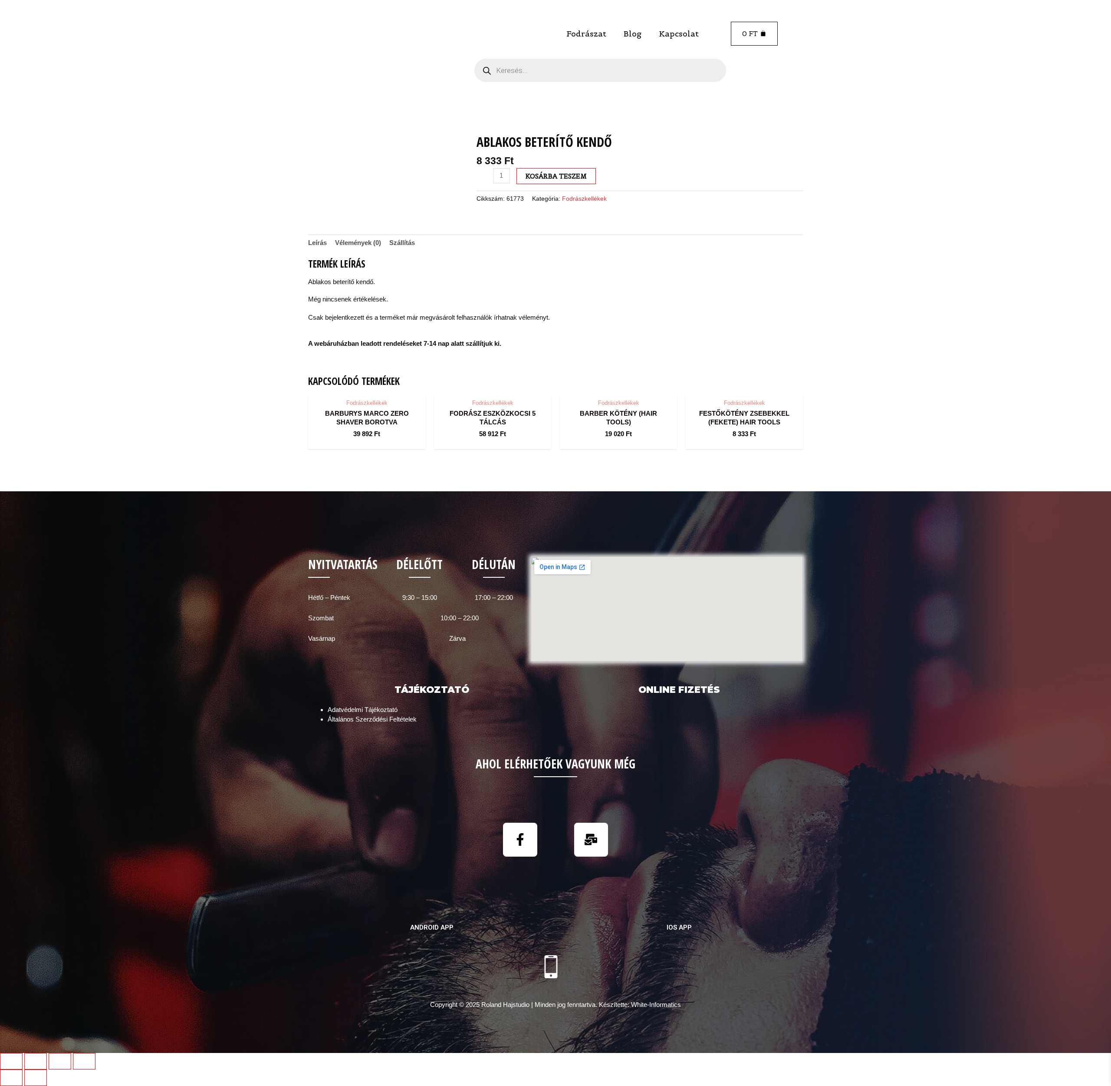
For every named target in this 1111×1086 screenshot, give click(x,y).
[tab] (317, 243)
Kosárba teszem (556, 176)
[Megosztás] (35, 1061)
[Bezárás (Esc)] (11, 1061)
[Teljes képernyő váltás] (60, 1061)
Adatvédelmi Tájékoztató (363, 709)
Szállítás (402, 242)
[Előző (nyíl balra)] (11, 1077)
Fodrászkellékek (584, 198)
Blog (632, 34)
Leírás (317, 242)
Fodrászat (586, 34)
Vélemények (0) (358, 242)
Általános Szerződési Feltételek (372, 719)
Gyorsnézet (367, 386)
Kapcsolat (679, 34)
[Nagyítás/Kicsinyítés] (84, 1061)
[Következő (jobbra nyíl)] (35, 1077)
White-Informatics (656, 1004)
